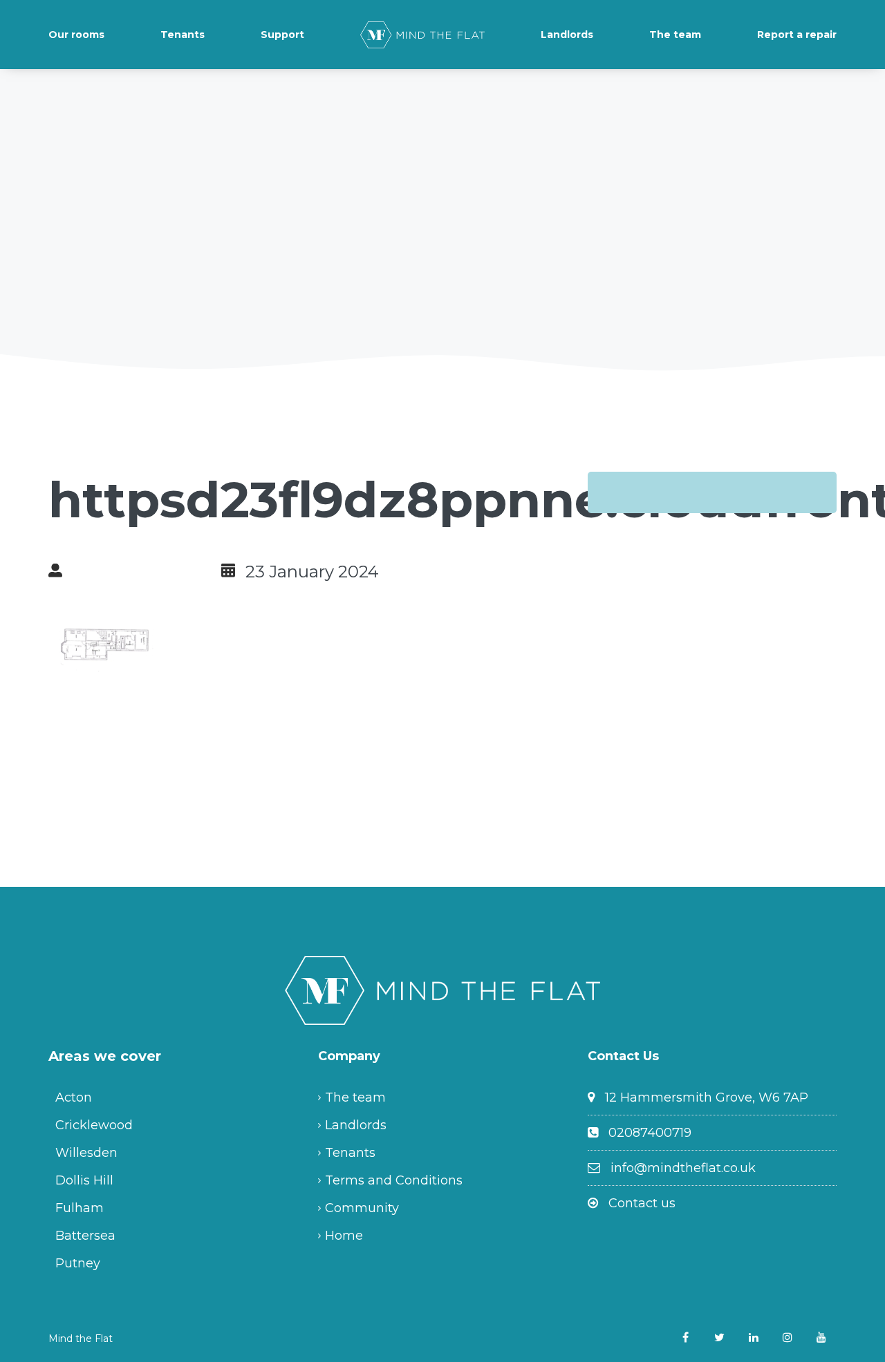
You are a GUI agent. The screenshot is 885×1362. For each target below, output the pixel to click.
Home (344, 1235)
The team (675, 34)
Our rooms (76, 34)
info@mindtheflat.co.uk (683, 1168)
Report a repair (797, 34)
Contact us (642, 1203)
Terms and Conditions (394, 1180)
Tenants (182, 34)
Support (282, 34)
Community (362, 1208)
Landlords (567, 34)
